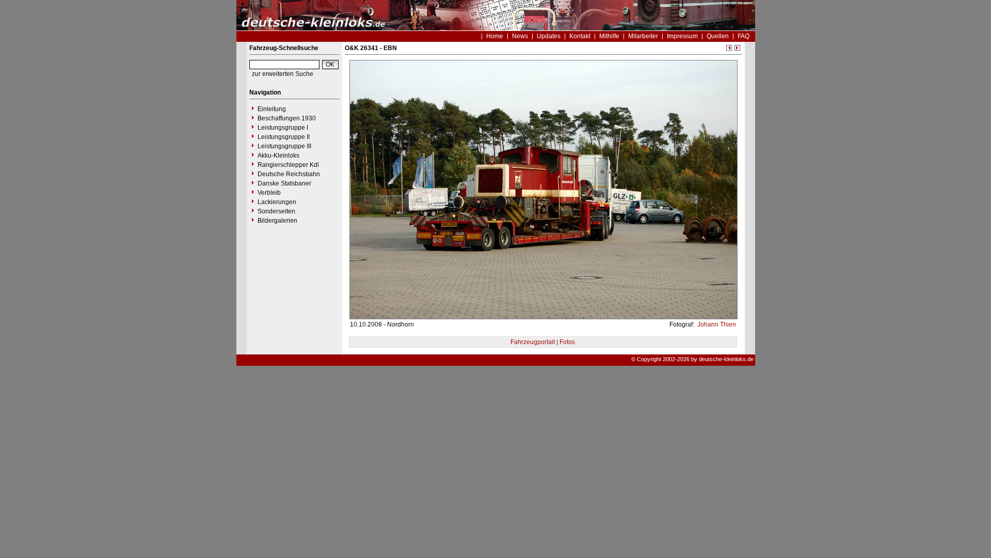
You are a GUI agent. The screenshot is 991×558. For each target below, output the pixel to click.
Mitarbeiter (643, 36)
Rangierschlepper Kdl (288, 164)
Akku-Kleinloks (278, 155)
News (520, 36)
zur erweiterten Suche (282, 74)
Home (494, 36)
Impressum (682, 36)
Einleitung (272, 109)
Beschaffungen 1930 (287, 118)
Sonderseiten (276, 211)
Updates (549, 36)
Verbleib (269, 192)
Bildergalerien (277, 220)
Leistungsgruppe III (284, 146)
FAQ (743, 36)
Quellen (718, 36)
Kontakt (579, 36)
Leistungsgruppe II (284, 137)
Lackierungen (277, 202)
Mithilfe (609, 36)
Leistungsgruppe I (283, 127)
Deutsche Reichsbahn (289, 174)
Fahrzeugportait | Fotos (542, 342)
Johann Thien (716, 324)
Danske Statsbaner (284, 183)
